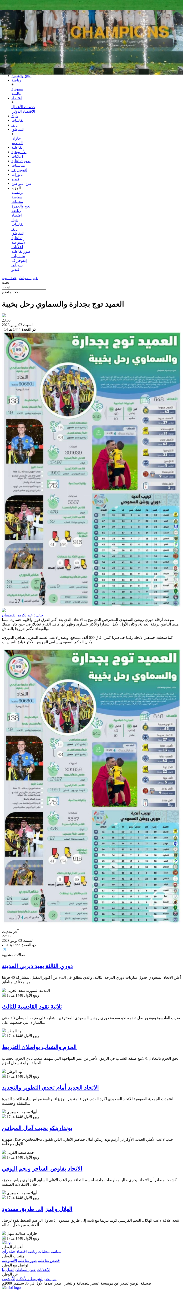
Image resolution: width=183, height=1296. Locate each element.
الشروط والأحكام (29, 1279)
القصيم (17, 143)
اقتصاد (16, 98)
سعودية (17, 89)
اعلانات (17, 156)
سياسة (16, 197)
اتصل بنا (8, 1270)
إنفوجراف (19, 170)
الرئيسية (18, 193)
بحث (5, 282)
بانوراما (17, 174)
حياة (14, 116)
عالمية (16, 93)
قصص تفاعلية (49, 1261)
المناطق (17, 129)
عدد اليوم (9, 278)
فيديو (15, 179)
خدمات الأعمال (23, 107)
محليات (17, 202)
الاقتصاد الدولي (23, 111)
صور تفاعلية (20, 161)
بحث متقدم (11, 292)
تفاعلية (16, 147)
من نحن (50, 1279)
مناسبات (18, 165)
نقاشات (17, 120)
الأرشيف (8, 1279)
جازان (16, 138)
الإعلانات (43, 1270)
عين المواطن (21, 184)
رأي (14, 125)
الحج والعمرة (21, 76)
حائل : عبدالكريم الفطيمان (22, 615)
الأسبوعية (18, 152)
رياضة (16, 80)
